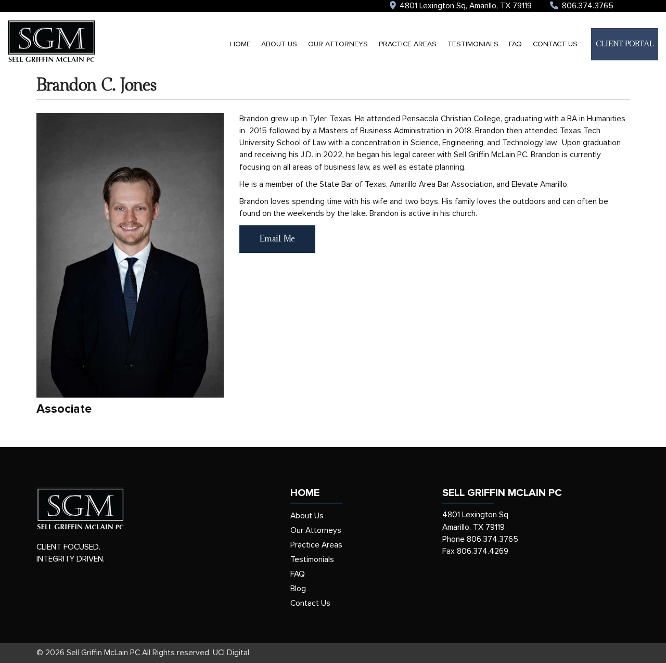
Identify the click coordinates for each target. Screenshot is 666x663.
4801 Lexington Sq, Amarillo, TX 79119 (465, 6)
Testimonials (472, 44)
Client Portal (625, 44)
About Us (279, 44)
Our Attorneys (338, 44)
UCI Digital (231, 653)
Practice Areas (408, 44)
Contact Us (555, 44)
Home (240, 44)
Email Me (277, 239)
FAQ (515, 44)
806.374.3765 (586, 6)
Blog (298, 589)
